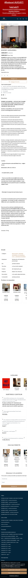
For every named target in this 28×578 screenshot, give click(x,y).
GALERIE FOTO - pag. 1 (6, 544)
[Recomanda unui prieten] (5, 95)
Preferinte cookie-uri (14, 575)
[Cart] (23, 18)
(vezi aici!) (14, 7)
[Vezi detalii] (3, 290)
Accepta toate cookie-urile (14, 569)
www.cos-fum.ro (4, 524)
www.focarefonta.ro (5, 522)
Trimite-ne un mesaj (7, 92)
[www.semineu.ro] (4, 19)
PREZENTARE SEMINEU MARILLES (8, 532)
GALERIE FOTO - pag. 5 (6, 552)
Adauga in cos (14, 78)
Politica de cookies (9, 565)
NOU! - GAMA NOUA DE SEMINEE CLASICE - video (11, 538)
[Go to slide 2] (13, 47)
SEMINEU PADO (6, 292)
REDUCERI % (4, 24)
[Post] (2, 95)
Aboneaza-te (14, 486)
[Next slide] (25, 293)
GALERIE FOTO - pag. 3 (6, 548)
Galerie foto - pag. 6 (5, 554)
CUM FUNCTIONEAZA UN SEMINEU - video (10, 540)
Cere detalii (5, 91)
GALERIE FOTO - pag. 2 (6, 546)
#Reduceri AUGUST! (14, 2)
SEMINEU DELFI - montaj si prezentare (9, 508)
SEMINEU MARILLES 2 (17, 458)
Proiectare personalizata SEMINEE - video (9, 536)
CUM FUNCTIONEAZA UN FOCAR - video (9, 542)
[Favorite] (20, 18)
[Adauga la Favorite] (8, 290)
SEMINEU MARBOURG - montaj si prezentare (10, 504)
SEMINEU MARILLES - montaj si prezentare (10, 506)
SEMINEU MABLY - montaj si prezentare (9, 502)
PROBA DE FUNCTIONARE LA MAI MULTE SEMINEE (12, 498)
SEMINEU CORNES (6, 458)
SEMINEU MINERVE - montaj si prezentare (9, 512)
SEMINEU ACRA (16, 292)
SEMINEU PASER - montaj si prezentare (9, 510)
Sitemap (2, 560)
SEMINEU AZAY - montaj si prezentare (9, 500)
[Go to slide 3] (14, 47)
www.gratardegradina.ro (6, 526)
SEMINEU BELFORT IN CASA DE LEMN (9, 514)
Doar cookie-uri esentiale (14, 572)
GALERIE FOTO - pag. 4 (6, 550)
